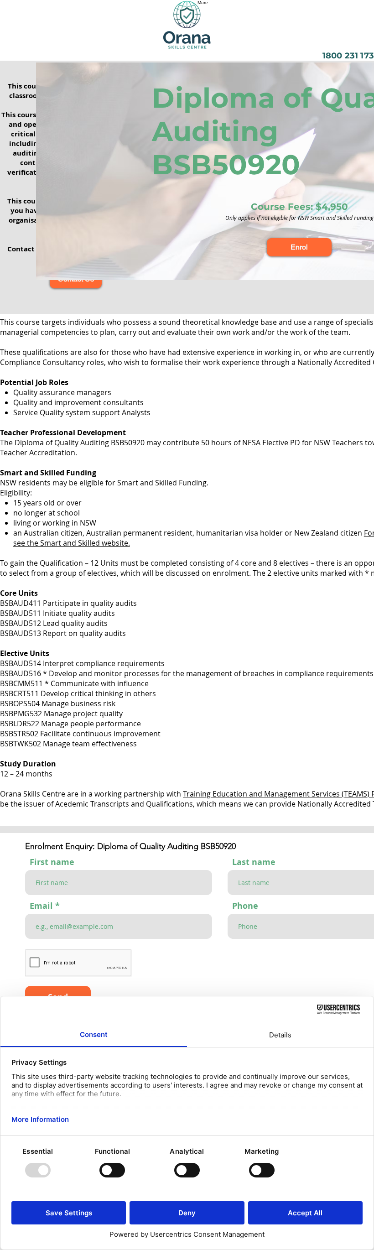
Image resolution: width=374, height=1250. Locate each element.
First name (52, 862)
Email (41, 906)
